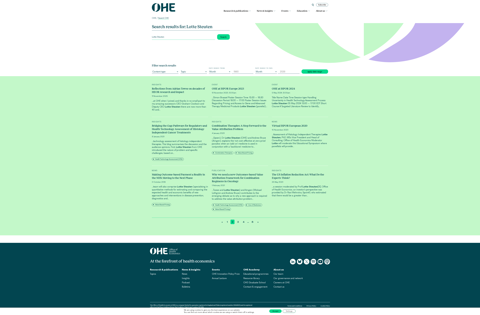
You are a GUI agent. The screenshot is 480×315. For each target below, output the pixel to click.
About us (320, 11)
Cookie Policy (325, 306)
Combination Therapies (223, 153)
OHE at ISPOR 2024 (283, 88)
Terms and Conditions (294, 306)
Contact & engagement (255, 286)
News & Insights (265, 11)
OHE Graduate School (254, 282)
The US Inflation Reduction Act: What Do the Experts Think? (298, 176)
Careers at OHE (282, 282)
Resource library (251, 278)
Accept (275, 311)
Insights (186, 278)
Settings (289, 311)
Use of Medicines (254, 205)
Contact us (279, 286)
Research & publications (236, 11)
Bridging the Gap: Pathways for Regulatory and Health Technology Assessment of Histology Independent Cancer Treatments (179, 129)
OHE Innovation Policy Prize (226, 274)
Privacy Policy (311, 306)
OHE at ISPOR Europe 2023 (228, 88)
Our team (278, 274)
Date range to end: (264, 68)
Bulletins (186, 286)
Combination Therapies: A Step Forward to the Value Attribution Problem (239, 127)
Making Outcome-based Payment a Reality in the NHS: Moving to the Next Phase (178, 176)
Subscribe (322, 5)
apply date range (315, 71)
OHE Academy (251, 269)
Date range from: (217, 68)
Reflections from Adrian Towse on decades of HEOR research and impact (178, 90)
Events (284, 11)
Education (302, 11)
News (184, 274)
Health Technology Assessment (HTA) (169, 159)
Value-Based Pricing (245, 153)
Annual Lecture (219, 278)
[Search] (313, 5)
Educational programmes (255, 274)
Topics (153, 274)
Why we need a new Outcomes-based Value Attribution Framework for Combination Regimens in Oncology (237, 178)
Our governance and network (288, 278)
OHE (154, 18)
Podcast (186, 282)
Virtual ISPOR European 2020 (289, 125)
